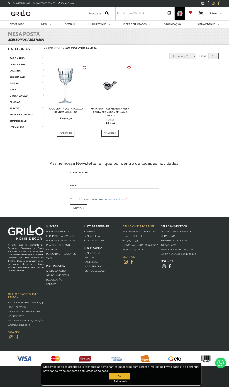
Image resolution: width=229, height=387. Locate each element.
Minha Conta (92, 253)
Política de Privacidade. (113, 199)
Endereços (91, 262)
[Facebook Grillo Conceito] (218, 3)
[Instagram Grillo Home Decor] (164, 266)
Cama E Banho (207, 24)
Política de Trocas (57, 231)
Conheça (90, 231)
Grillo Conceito (56, 270)
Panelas (14, 102)
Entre (121, 13)
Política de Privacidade (60, 240)
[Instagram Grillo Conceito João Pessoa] (11, 337)
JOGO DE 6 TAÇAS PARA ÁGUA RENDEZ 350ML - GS (65, 110)
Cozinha (70, 24)
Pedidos (89, 257)
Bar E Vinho (99, 24)
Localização (54, 279)
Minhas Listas (92, 236)
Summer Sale (17, 121)
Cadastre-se (137, 13)
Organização (172, 24)
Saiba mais (120, 381)
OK (119, 376)
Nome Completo (79, 172)
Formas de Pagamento (60, 236)
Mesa (44, 24)
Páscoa (14, 108)
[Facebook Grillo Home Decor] (169, 266)
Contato (51, 284)
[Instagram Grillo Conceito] (213, 3)
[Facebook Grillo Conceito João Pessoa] (17, 337)
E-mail (73, 185)
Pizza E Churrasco (135, 24)
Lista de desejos (94, 270)
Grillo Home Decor (57, 275)
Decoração (17, 24)
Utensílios (16, 127)
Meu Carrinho (93, 266)
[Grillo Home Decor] (20, 13)
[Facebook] (208, 3)
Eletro (14, 83)
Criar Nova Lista (94, 240)
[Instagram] (203, 3)
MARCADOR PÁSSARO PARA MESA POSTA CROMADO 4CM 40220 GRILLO (110, 112)
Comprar (65, 133)
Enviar (78, 207)
